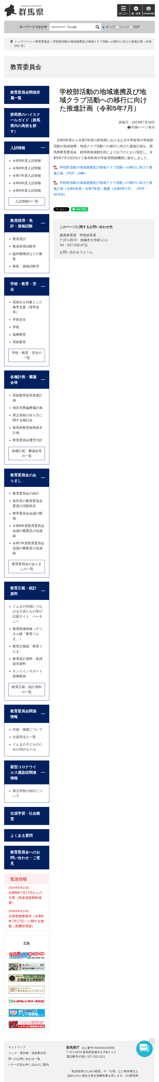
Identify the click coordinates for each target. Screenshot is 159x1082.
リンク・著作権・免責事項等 (27, 1053)
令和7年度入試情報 (27, 175)
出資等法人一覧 (24, 737)
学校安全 (19, 319)
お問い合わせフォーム (76, 252)
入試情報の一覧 (26, 201)
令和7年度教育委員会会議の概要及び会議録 (28, 548)
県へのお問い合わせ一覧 (24, 1058)
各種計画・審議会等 (23, 380)
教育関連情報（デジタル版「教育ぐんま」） (27, 634)
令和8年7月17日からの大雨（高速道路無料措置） (25, 897)
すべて (110, 27)
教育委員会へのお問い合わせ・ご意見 (25, 857)
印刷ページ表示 (143, 127)
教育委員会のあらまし (23, 478)
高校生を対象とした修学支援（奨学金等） (27, 307)
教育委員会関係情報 (23, 714)
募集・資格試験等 (26, 266)
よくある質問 (21, 835)
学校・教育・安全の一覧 (27, 355)
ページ (124, 27)
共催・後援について (27, 729)
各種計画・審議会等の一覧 (27, 453)
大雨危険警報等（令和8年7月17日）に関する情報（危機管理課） (26, 921)
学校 (16, 327)
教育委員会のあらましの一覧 (27, 566)
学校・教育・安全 (23, 286)
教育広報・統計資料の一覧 (27, 689)
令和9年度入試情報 (27, 160)
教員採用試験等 (24, 246)
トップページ (23, 41)
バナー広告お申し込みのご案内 (28, 1064)
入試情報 (17, 148)
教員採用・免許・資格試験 (21, 223)
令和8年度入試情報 (27, 168)
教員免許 (19, 239)
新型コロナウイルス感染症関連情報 (23, 772)
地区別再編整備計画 (27, 407)
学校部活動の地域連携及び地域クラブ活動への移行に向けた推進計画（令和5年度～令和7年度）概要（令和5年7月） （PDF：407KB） (102, 188)
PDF (137, 27)
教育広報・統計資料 (23, 591)
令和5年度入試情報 (27, 190)
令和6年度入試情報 (27, 183)
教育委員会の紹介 (26, 493)
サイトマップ (17, 1047)
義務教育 (19, 334)
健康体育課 (68, 235)
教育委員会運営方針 (27, 440)
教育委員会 (42, 41)
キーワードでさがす (33, 27)
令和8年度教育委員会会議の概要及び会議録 (28, 530)
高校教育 (19, 342)
